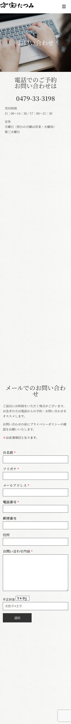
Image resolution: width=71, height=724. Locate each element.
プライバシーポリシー (45, 424)
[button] (64, 6)
